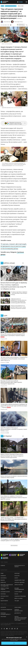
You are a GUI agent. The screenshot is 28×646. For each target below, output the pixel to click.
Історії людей (18, 591)
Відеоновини (4, 600)
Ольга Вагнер (7, 21)
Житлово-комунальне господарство (7, 585)
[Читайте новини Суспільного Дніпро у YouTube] (7, 629)
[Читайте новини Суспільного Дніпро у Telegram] (15, 629)
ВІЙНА (2, 5)
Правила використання (18, 610)
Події (2, 573)
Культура (17, 575)
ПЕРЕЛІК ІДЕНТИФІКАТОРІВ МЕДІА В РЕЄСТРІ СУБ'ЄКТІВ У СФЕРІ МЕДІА (21, 618)
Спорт (2, 598)
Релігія (16, 594)
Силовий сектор (5, 591)
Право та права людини (5, 589)
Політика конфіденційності (5, 613)
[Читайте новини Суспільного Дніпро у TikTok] (17, 629)
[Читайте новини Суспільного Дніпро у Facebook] (2, 629)
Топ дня (17, 600)
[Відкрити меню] (27, 2)
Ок (14, 643)
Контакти (3, 607)
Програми (3, 616)
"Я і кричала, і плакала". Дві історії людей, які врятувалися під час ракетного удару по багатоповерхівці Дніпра (14, 246)
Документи (18, 613)
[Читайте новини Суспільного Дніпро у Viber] (9, 629)
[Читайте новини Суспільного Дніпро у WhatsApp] (12, 629)
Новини (3, 565)
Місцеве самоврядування (19, 589)
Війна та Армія (20, 5)
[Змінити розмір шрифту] (26, 25)
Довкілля (3, 582)
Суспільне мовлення (6, 609)
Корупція (17, 573)
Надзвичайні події (20, 580)
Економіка (4, 577)
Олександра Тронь (18, 21)
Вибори (3, 580)
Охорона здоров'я (19, 582)
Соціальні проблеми (20, 596)
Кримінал (3, 575)
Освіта (16, 577)
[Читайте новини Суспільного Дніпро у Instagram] (4, 629)
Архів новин (18, 607)
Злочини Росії (4, 596)
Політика (3, 594)
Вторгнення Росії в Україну (11, 5)
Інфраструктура (19, 584)
